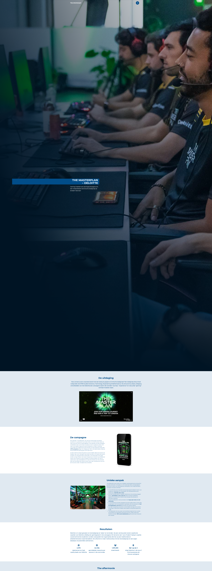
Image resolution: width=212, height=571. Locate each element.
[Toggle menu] (137, 3)
